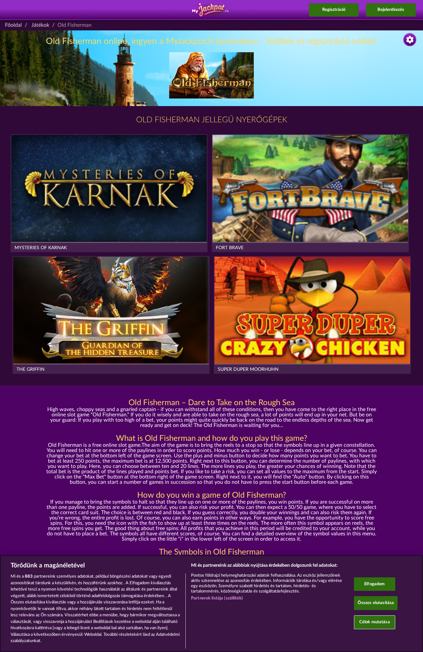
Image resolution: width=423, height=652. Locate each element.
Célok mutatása (374, 622)
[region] (211, 603)
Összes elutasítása (376, 603)
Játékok (40, 25)
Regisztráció (333, 10)
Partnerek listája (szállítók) (217, 598)
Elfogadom (374, 584)
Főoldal (13, 25)
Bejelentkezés (390, 10)
